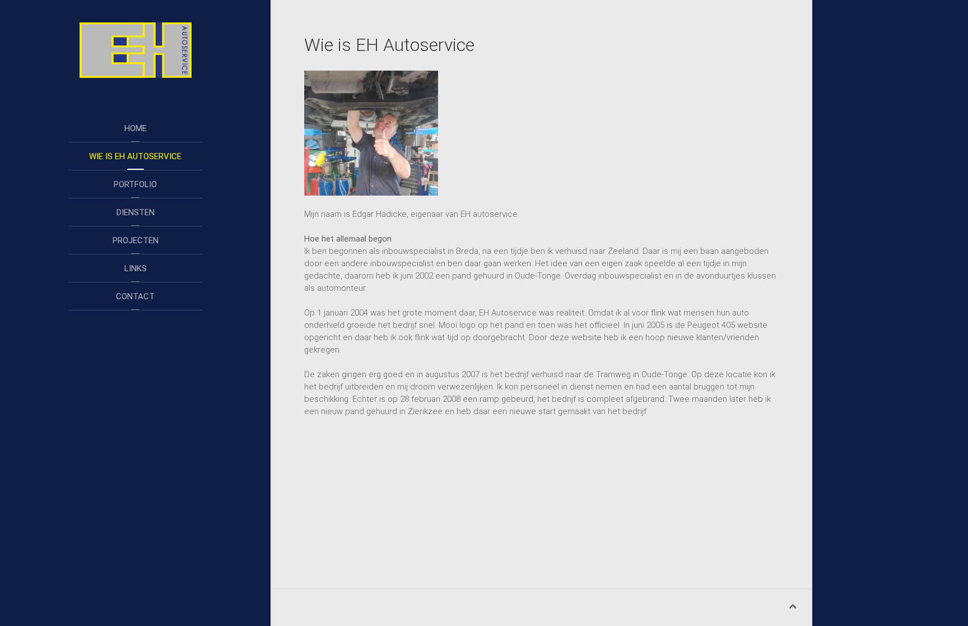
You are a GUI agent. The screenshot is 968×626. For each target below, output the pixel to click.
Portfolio (135, 184)
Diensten (136, 212)
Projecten (136, 240)
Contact (135, 296)
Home (135, 128)
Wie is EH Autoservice (135, 156)
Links (135, 268)
